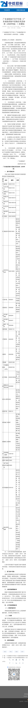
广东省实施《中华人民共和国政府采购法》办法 (16, 657)
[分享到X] (13, 663)
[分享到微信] (23, 659)
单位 (11, 651)
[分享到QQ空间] (13, 659)
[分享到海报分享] (23, 663)
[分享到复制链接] (9, 659)
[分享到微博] (19, 659)
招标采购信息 (21, 10)
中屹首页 (7, 10)
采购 (17, 651)
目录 (22, 651)
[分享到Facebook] (9, 663)
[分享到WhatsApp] (19, 663)
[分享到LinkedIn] (16, 663)
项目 (5, 651)
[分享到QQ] (16, 659)
